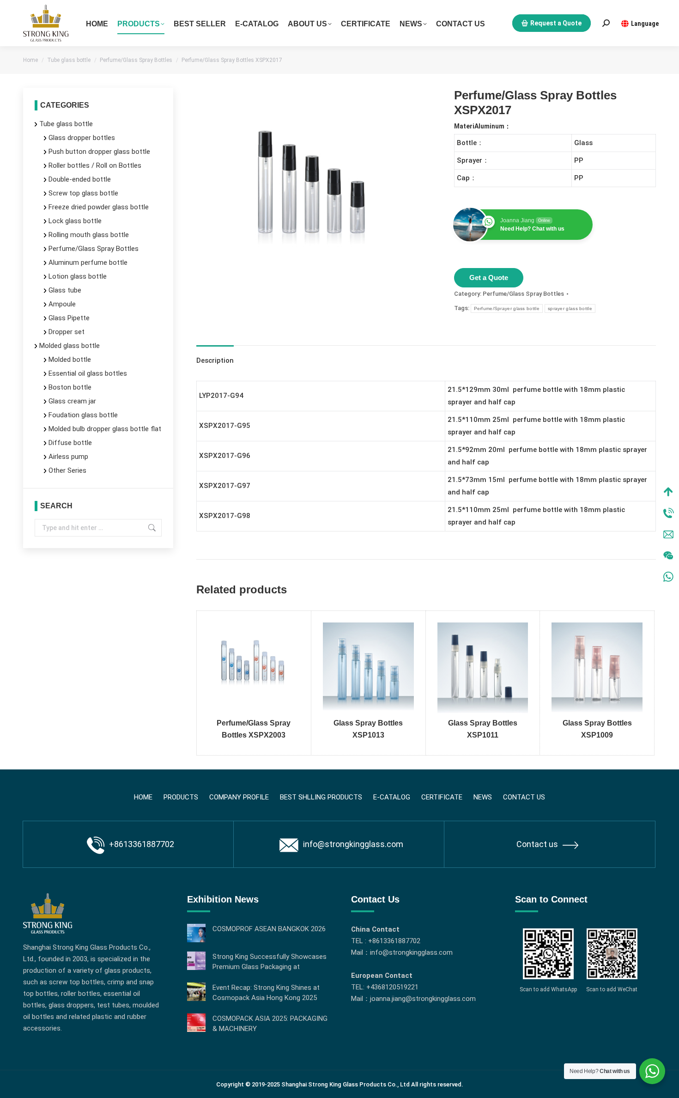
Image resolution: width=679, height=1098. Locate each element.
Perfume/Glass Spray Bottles (523, 293)
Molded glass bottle (69, 346)
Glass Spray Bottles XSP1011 (482, 729)
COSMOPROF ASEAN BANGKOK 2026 (269, 929)
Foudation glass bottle (83, 415)
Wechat (668, 555)
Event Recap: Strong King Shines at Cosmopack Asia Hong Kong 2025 (266, 992)
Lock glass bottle (75, 221)
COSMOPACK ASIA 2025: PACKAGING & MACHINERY (269, 1023)
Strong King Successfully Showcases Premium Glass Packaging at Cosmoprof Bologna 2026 (269, 962)
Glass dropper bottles (81, 138)
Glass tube (64, 290)
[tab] (215, 356)
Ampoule (62, 304)
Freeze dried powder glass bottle (98, 207)
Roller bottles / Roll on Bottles (94, 165)
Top (668, 491)
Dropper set (66, 332)
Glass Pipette (69, 318)
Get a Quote (488, 277)
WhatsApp (668, 576)
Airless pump (68, 456)
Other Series (67, 470)
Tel (668, 513)
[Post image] (196, 933)
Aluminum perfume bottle (87, 262)
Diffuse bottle (70, 443)
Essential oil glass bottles (87, 373)
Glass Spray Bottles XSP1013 (368, 729)
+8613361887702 (141, 844)
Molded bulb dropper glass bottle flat (104, 429)
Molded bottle (69, 359)
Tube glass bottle (66, 124)
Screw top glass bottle (83, 193)
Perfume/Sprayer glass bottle (507, 308)
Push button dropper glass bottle (99, 151)
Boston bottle (69, 387)
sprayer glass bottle (570, 308)
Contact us (537, 844)
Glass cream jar (72, 401)
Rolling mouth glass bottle (88, 235)
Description (215, 360)
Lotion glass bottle (77, 276)
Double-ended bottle (79, 179)
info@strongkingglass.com (353, 844)
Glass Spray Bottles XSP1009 (597, 729)
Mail (668, 534)
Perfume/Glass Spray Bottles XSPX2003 (254, 729)
